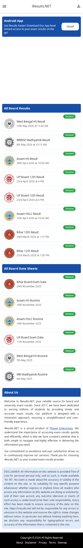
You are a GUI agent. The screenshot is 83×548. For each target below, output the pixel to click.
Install (70, 26)
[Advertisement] (41, 70)
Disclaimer (31, 542)
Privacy (43, 542)
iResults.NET (41, 6)
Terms (52, 542)
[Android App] (78, 6)
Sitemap (62, 542)
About (19, 542)
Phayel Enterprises (61, 428)
